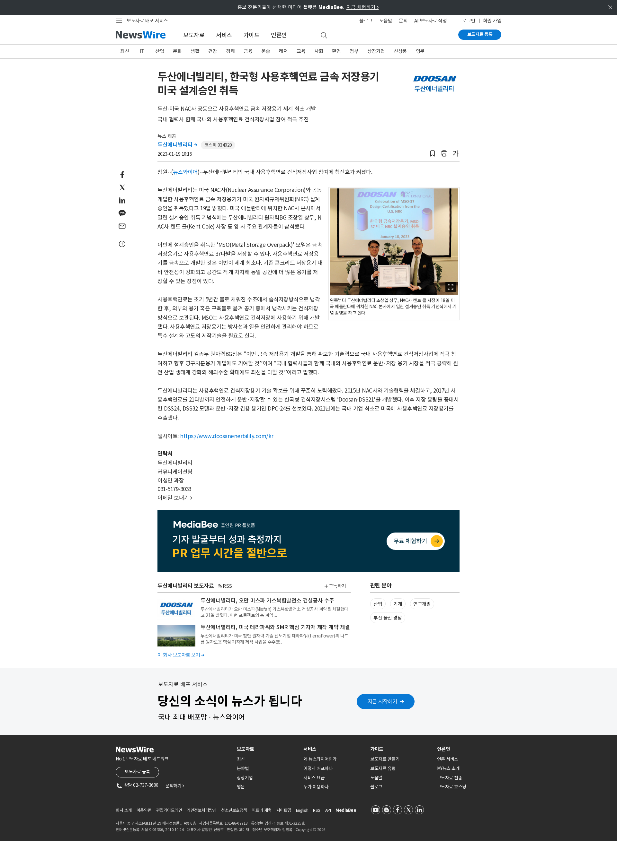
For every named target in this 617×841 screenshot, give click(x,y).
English (302, 810)
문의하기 (174, 786)
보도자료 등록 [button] (137, 772)
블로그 (365, 21)
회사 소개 (124, 810)
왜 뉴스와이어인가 (320, 759)
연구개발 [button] (422, 604)
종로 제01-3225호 (290, 823)
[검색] (324, 35)
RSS (227, 586)
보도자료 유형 (383, 768)
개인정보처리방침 (201, 810)
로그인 (468, 21)
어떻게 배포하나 (318, 768)
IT (142, 51)
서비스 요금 (314, 778)
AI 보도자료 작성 (430, 21)
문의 (403, 21)
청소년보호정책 (234, 810)
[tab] (267, 749)
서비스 (224, 35)
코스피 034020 (218, 145)
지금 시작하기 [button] (382, 701)
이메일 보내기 (174, 497)
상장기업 (376, 51)
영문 (420, 51)
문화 (177, 51)
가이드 (252, 35)
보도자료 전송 (449, 778)
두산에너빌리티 (177, 144)
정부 (354, 51)
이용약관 (144, 810)
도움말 (385, 21)
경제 (230, 51)
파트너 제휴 (262, 810)
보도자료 (193, 35)
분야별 (243, 768)
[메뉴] (120, 21)
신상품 (400, 51)
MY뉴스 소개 (448, 768)
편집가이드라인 (169, 810)
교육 (301, 51)
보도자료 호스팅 (451, 787)
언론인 (279, 35)
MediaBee (345, 810)
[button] (432, 154)
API (328, 810)
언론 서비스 (447, 759)
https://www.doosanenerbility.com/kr (226, 436)
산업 (159, 51)
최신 (124, 51)
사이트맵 (283, 810)
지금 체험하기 (362, 7)
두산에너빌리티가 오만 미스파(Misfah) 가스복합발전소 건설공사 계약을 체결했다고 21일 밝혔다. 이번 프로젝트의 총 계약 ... (274, 612)
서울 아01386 (152, 829)
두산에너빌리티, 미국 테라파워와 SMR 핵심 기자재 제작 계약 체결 (275, 627)
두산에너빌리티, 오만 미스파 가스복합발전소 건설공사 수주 (267, 600)
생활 (195, 51)
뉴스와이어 (185, 172)
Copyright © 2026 (311, 829)
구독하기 (337, 586)
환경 (336, 51)
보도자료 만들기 (384, 759)
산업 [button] (377, 604)
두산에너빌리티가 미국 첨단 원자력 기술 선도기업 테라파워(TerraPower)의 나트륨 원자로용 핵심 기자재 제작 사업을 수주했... (274, 639)
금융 (248, 51)
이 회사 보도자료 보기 (180, 655)
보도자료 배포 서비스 (147, 21)
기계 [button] (397, 604)
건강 (212, 51)
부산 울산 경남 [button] (387, 618)
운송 (265, 51)
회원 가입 (492, 21)
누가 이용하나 (316, 787)
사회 (318, 51)
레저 (283, 51)
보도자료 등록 (480, 34)
